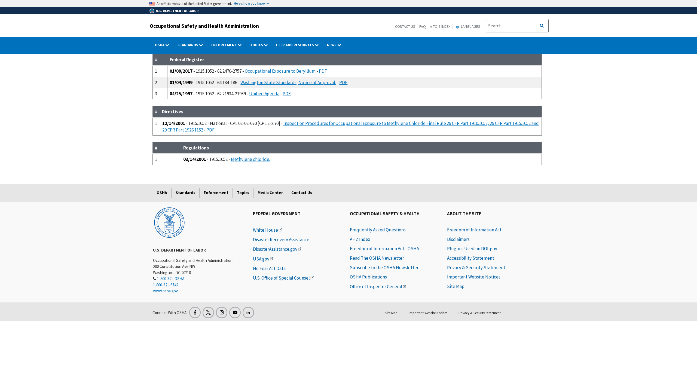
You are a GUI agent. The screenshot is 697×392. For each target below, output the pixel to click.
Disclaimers (458, 239)
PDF (323, 71)
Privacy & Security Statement (476, 268)
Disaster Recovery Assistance (281, 240)
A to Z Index (440, 26)
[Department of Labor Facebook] (195, 312)
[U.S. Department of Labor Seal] (169, 222)
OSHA (160, 44)
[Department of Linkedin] (248, 312)
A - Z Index (360, 239)
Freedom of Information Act (474, 230)
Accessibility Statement (470, 258)
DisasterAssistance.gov (275, 249)
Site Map (455, 286)
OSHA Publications (368, 277)
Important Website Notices (473, 277)
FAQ (422, 26)
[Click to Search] (541, 25)
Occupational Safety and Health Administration (204, 26)
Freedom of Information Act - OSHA (384, 249)
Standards (188, 44)
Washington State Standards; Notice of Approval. (288, 82)
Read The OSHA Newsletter (377, 258)
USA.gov (261, 259)
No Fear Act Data (269, 268)
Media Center (270, 192)
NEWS (332, 44)
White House (265, 230)
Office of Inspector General (376, 287)
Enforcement (224, 44)
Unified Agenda (264, 94)
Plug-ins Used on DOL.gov (472, 249)
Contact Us (405, 26)
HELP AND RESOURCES (295, 44)
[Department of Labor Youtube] (235, 312)
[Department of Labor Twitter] (208, 312)
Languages (470, 26)
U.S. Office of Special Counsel (281, 278)
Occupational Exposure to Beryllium (280, 71)
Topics (257, 44)
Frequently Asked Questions (378, 230)
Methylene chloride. (250, 159)
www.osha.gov (165, 290)
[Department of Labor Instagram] (221, 312)
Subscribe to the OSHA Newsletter (384, 268)
